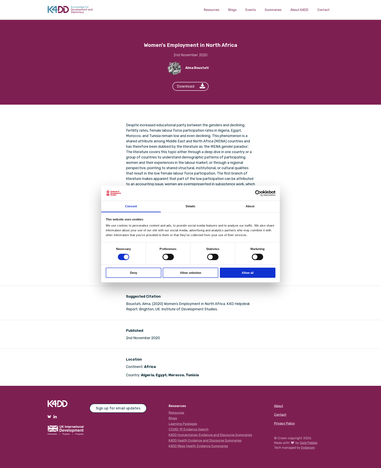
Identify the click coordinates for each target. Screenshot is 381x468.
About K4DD (299, 10)
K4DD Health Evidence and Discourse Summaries (205, 440)
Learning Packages (183, 424)
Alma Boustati (197, 68)
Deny (133, 272)
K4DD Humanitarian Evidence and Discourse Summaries (210, 435)
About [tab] (250, 206)
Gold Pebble (308, 443)
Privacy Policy (284, 423)
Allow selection (190, 272)
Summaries (273, 10)
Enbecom (308, 448)
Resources (211, 10)
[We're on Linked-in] (55, 417)
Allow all (248, 272)
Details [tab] (190, 206)
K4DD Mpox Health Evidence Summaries (198, 446)
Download (185, 86)
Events (250, 10)
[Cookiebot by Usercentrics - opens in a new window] (258, 193)
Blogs (232, 10)
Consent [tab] (131, 206)
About (278, 406)
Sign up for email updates (118, 408)
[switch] (168, 257)
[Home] (70, 10)
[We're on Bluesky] (49, 417)
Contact (323, 10)
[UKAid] (66, 431)
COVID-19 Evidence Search (189, 429)
